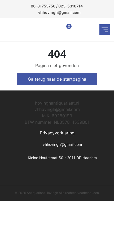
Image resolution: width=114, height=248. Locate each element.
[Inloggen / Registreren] (44, 29)
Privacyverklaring (57, 132)
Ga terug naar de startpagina (57, 79)
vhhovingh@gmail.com (59, 12)
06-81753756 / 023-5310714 (57, 6)
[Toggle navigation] (104, 29)
